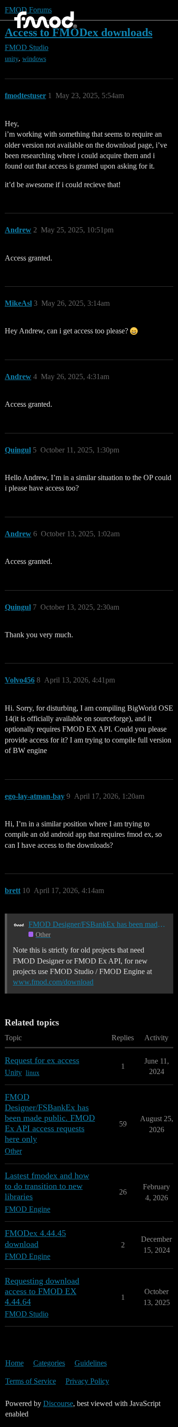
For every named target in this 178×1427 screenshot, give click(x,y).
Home (14, 1363)
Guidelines (91, 1363)
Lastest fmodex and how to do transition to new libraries (47, 1186)
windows (34, 58)
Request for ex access (42, 1060)
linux (32, 1072)
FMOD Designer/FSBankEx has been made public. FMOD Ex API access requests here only (97, 924)
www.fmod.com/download (53, 982)
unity (12, 58)
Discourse (58, 1403)
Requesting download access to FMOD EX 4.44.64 (42, 1291)
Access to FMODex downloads (78, 32)
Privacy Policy (87, 1381)
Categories (49, 1363)
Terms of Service (30, 1381)
